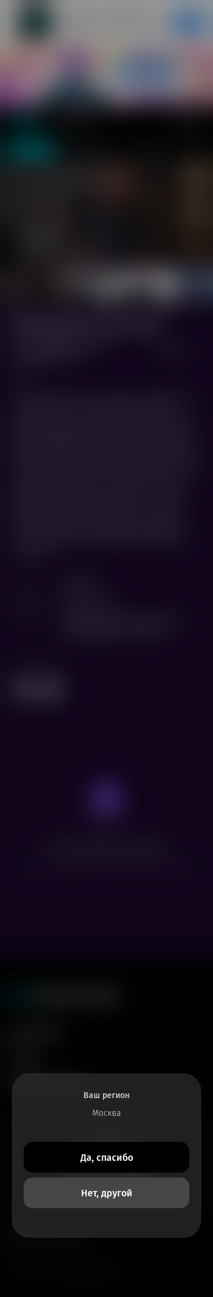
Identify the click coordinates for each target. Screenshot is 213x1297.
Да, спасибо (106, 1157)
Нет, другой (107, 1193)
